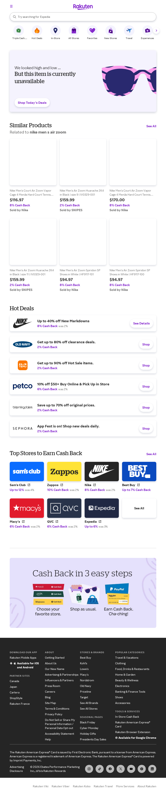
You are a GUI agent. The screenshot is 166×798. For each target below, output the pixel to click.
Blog (47, 697)
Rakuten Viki (40, 786)
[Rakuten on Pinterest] (142, 769)
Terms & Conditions (57, 708)
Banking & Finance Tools (130, 691)
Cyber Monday (89, 728)
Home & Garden (125, 674)
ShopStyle (16, 698)
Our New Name (54, 669)
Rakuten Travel (103, 786)
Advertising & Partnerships (61, 674)
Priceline (85, 691)
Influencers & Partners (59, 680)
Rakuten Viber (61, 786)
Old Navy (85, 686)
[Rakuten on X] (121, 769)
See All (151, 126)
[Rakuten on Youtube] (131, 769)
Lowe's (84, 669)
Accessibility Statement (59, 733)
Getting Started (54, 657)
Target (84, 697)
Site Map (50, 703)
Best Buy (85, 657)
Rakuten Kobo (81, 786)
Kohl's (83, 663)
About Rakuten (146, 786)
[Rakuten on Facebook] (110, 769)
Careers (50, 691)
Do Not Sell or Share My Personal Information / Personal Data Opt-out (60, 724)
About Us (50, 663)
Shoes (119, 697)
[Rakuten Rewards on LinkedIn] (152, 769)
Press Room (52, 686)
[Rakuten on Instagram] (89, 769)
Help (48, 739)
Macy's (84, 674)
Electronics (122, 686)
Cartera (14, 692)
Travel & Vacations (126, 657)
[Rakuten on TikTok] (100, 769)
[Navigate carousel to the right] (156, 30)
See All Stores (88, 708)
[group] (33, 175)
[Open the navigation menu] (11, 6)
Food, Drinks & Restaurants (132, 669)
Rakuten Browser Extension (132, 732)
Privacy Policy (53, 714)
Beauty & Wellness (126, 680)
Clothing (120, 663)
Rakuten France (20, 703)
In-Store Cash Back (127, 716)
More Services (125, 786)
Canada (14, 681)
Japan (13, 686)
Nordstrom (87, 680)
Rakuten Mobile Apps (23, 657)
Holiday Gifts (88, 733)
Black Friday (87, 722)
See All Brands (89, 703)
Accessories (122, 703)
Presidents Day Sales (93, 739)
